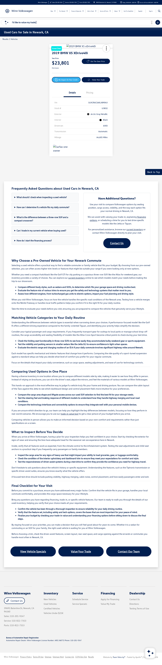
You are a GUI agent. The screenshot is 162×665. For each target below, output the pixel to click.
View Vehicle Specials (33, 551)
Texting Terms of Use (139, 608)
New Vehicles (50, 599)
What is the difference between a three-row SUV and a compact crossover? (41, 219)
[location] (94, 2)
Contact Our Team (129, 551)
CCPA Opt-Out (81, 657)
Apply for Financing (110, 599)
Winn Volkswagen (11, 657)
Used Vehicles (50, 603)
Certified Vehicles (52, 608)
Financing (108, 593)
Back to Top (153, 172)
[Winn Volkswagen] (18, 10)
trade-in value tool (69, 413)
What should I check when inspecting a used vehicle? (42, 197)
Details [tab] (72, 92)
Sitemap (48, 657)
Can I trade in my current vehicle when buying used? (41, 230)
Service (77, 593)
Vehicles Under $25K (53, 613)
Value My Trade (108, 603)
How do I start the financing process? (34, 240)
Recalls (91, 657)
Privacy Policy (26, 657)
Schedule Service (80, 599)
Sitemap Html (58, 657)
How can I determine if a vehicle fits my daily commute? (43, 207)
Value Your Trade (98, 80)
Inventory (51, 593)
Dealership (137, 593)
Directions (134, 603)
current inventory (134, 229)
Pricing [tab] (89, 92)
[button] (66, 80)
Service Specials (79, 603)
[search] (159, 11)
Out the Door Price (97, 61)
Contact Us (117, 243)
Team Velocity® (119, 657)
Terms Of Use (38, 657)
